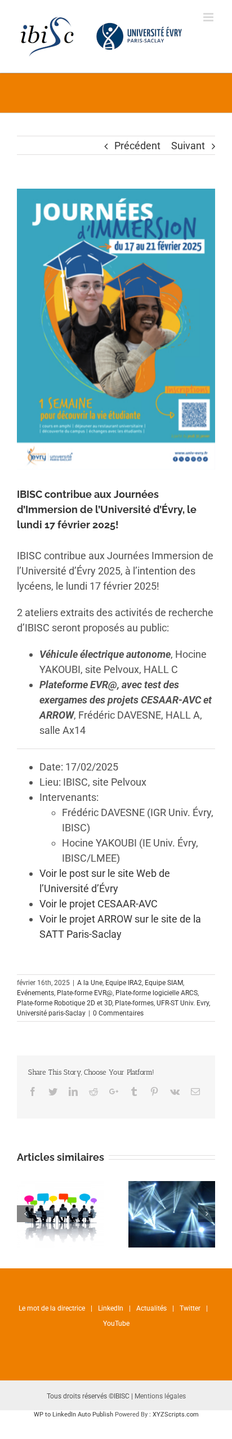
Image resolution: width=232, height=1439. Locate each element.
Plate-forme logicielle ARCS (156, 993)
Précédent (137, 146)
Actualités (151, 1308)
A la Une (89, 983)
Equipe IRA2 (123, 983)
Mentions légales (160, 1396)
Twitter (190, 1308)
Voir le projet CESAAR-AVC (98, 904)
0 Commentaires (118, 1013)
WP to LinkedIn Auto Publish (73, 1414)
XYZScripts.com (176, 1414)
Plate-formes (134, 1003)
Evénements (35, 993)
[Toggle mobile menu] (209, 17)
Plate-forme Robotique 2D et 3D (64, 1003)
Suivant (188, 146)
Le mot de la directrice (52, 1308)
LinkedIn (110, 1308)
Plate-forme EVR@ (85, 993)
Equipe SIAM (164, 983)
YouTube (116, 1323)
